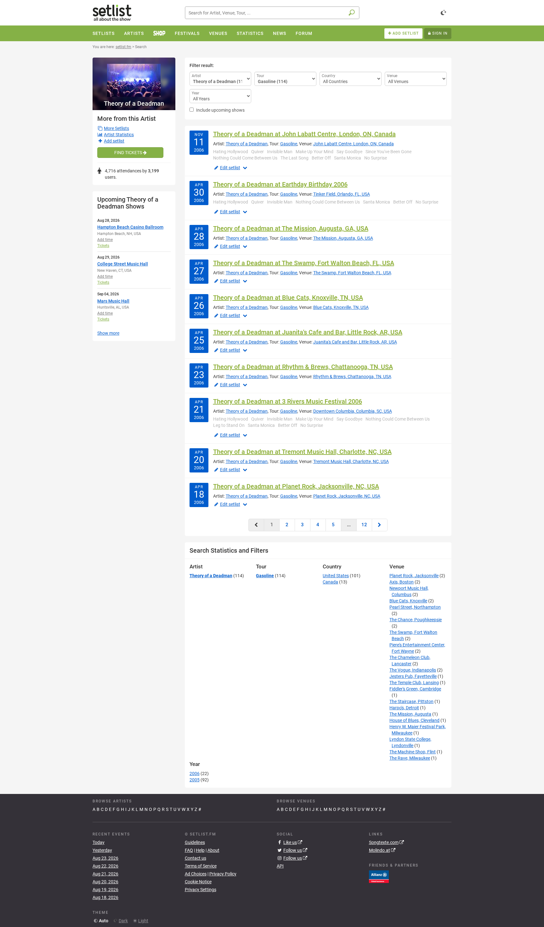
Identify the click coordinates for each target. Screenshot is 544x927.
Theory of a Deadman (134, 103)
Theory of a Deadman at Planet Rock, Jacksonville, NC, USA (296, 486)
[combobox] (272, 12)
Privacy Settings (200, 889)
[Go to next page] (380, 525)
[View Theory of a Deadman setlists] (134, 77)
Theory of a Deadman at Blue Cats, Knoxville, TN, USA (288, 297)
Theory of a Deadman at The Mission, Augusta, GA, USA (290, 228)
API (280, 865)
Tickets (103, 245)
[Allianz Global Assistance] (379, 876)
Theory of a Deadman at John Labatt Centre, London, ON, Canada (304, 134)
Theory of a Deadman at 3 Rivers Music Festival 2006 (287, 401)
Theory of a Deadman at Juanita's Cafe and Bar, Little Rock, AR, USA (307, 332)
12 (364, 525)
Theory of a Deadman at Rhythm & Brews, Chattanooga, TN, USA (303, 367)
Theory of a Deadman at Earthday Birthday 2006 (280, 184)
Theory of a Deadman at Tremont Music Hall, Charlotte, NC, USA (302, 451)
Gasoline (288, 143)
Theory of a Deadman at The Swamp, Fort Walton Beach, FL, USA (303, 263)
